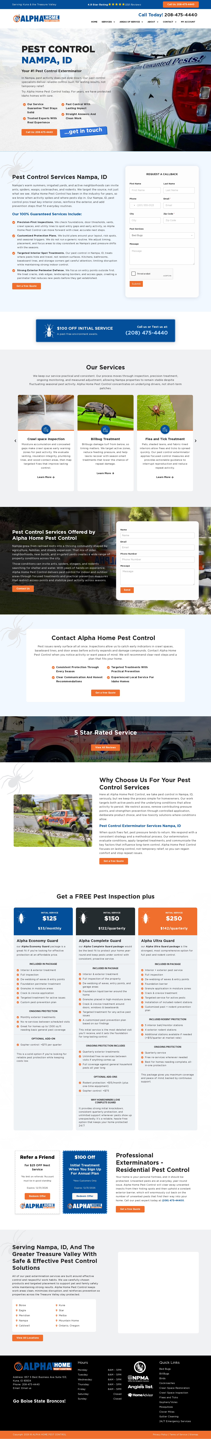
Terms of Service (178, 1435)
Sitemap (193, 1435)
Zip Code (169, 214)
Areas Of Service (130, 22)
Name (123, 530)
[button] (15, 441)
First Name (135, 184)
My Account (188, 22)
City (132, 214)
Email (167, 199)
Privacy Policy (160, 1435)
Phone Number (128, 554)
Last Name (169, 184)
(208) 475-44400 (173, 1200)
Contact (168, 22)
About (151, 22)
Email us (25, 1388)
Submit (136, 284)
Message (134, 244)
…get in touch (83, 131)
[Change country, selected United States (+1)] (133, 205)
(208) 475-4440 (146, 333)
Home (94, 22)
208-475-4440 (180, 15)
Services (107, 22)
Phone (133, 199)
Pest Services (137, 229)
